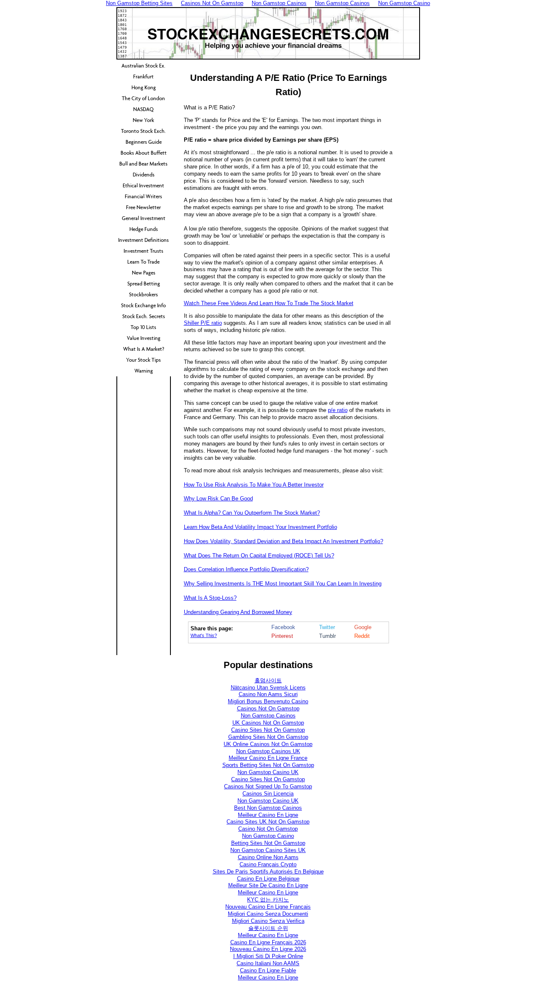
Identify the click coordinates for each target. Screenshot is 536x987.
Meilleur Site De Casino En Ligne (268, 885)
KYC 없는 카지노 (268, 899)
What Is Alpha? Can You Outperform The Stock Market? (252, 513)
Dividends (144, 174)
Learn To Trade (143, 262)
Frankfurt (143, 76)
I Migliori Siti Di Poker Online (268, 956)
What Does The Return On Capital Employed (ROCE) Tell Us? (259, 555)
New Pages (143, 272)
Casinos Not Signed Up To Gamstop (268, 786)
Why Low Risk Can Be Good (218, 498)
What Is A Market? (143, 349)
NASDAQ (143, 109)
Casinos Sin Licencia (268, 793)
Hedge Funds (143, 229)
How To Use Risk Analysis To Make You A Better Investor (254, 485)
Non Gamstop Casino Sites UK (268, 850)
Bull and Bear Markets (143, 164)
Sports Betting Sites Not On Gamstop (268, 765)
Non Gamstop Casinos (268, 715)
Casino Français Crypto (268, 864)
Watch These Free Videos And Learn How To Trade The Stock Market (268, 303)
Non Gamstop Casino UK (268, 772)
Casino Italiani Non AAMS (268, 963)
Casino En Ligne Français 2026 (268, 942)
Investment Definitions (143, 240)
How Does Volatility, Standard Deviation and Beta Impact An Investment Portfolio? (283, 541)
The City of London (143, 98)
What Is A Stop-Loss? (210, 598)
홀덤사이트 (268, 680)
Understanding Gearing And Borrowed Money (238, 612)
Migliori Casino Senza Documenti (268, 914)
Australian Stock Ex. (143, 65)
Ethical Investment (143, 185)
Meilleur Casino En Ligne (268, 815)
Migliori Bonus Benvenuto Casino (268, 701)
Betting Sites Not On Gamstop (268, 843)
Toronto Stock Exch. (143, 131)
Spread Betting (143, 283)
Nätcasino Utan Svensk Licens (268, 687)
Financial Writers (143, 196)
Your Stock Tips (143, 360)
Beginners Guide (144, 142)
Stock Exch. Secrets (143, 316)
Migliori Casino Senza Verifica (268, 921)
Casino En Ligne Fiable (268, 970)
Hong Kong (143, 87)
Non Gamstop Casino (268, 836)
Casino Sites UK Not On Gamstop (268, 822)
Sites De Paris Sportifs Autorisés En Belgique (268, 871)
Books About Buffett (144, 153)
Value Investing (143, 338)
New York (143, 120)
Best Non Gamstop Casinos (268, 808)
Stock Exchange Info (143, 305)
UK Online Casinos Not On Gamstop (268, 744)
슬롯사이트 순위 (268, 928)
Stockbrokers (143, 294)
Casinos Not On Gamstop (268, 708)
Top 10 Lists (143, 327)
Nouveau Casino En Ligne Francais (268, 907)
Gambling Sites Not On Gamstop (268, 737)
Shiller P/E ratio (203, 323)
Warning (143, 371)
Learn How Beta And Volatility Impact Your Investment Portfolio (260, 527)
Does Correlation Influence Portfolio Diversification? (246, 569)
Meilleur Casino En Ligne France (268, 758)
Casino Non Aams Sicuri (268, 694)
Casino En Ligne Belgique (268, 879)
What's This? (204, 635)
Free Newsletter (143, 207)
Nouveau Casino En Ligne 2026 (268, 949)
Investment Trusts (143, 251)
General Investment (143, 218)
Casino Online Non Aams (268, 857)
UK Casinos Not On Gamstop (268, 723)
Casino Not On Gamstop (268, 829)
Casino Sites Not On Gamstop (268, 730)
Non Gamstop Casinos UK (268, 751)
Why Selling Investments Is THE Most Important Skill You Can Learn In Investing (282, 583)
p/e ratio (338, 410)
